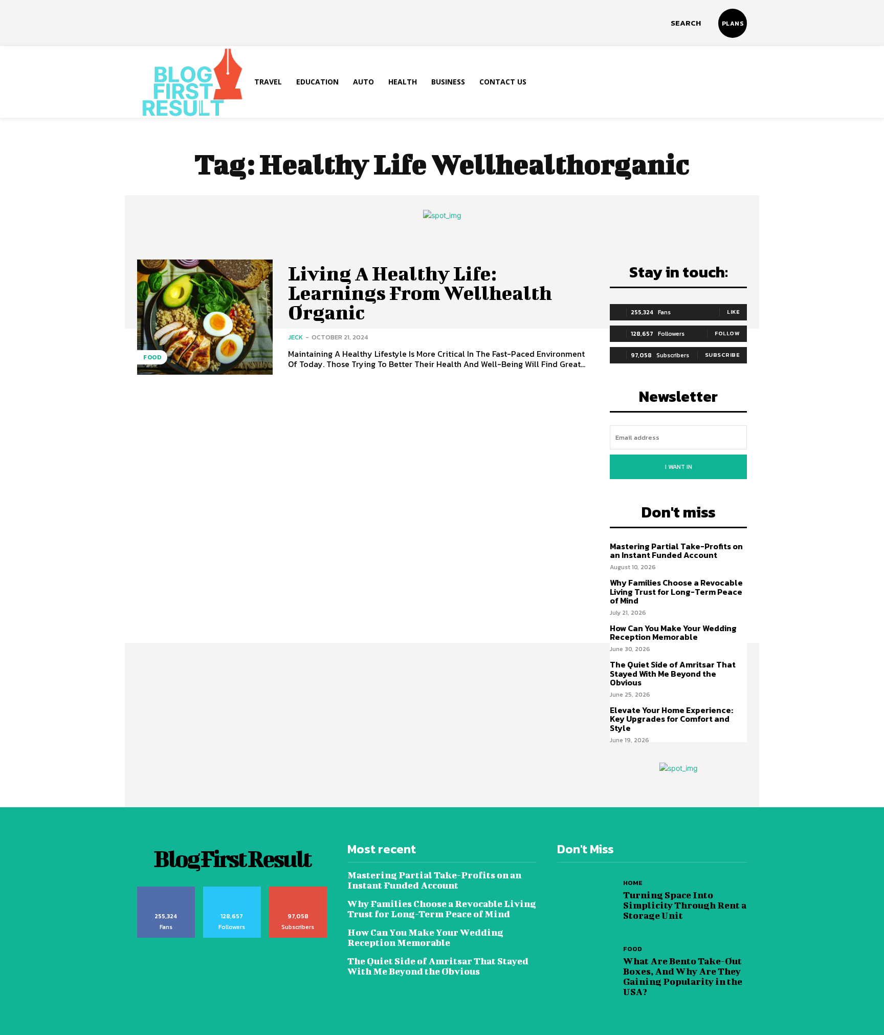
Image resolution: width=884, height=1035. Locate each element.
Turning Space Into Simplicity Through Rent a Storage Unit (684, 905)
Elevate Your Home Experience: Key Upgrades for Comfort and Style (671, 719)
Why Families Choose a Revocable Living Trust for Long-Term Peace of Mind (676, 591)
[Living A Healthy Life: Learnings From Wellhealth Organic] (205, 317)
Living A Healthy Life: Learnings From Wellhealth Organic (420, 293)
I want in (678, 466)
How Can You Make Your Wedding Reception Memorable (673, 632)
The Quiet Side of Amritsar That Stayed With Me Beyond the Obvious (673, 673)
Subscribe (722, 355)
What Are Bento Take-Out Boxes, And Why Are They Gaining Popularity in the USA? (682, 976)
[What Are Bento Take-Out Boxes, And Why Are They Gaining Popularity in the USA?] (587, 971)
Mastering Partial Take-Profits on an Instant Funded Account (676, 551)
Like (733, 312)
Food (152, 357)
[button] (686, 23)
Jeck (295, 337)
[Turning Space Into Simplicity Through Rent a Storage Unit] (587, 900)
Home (633, 882)
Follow (727, 333)
